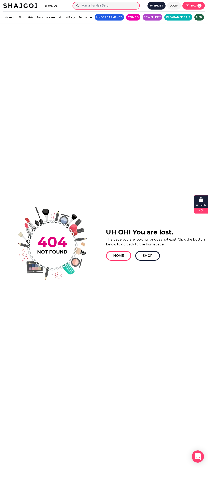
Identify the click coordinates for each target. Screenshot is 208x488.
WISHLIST (156, 5)
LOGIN (174, 5)
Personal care (46, 17)
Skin (21, 17)
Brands (51, 6)
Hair (30, 17)
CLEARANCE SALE (178, 17)
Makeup (10, 17)
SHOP (148, 256)
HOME (118, 256)
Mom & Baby (67, 17)
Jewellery (152, 17)
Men (199, 17)
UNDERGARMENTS (109, 17)
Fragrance (85, 17)
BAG (195, 5)
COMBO (133, 17)
